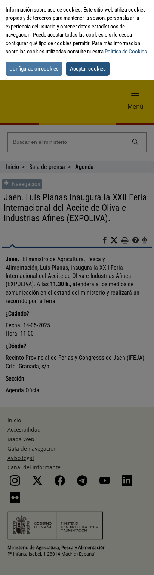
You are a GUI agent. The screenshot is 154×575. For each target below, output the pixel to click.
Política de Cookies (126, 51)
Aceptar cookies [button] (88, 68)
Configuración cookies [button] (34, 68)
